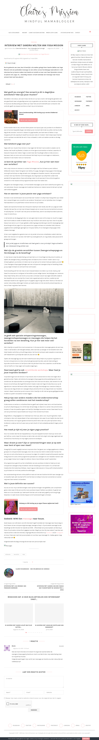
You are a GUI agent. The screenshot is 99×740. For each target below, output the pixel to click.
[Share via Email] (45, 562)
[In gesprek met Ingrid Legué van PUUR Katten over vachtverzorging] (18, 613)
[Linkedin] (52, 25)
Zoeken (88, 131)
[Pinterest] (49, 25)
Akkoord (86, 738)
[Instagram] (46, 25)
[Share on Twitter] (37, 562)
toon (13, 84)
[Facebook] (41, 25)
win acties (16, 554)
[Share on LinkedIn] (41, 562)
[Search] (85, 32)
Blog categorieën (14, 32)
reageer (61, 646)
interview (7, 554)
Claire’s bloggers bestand (37, 32)
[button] (6, 618)
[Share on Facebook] (35, 562)
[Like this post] (33, 562)
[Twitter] (44, 25)
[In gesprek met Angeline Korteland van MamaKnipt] (49, 613)
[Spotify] (57, 25)
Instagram (59, 532)
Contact (77, 32)
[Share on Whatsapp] (43, 562)
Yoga (23, 554)
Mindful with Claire (52, 32)
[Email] (54, 25)
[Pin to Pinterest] (39, 562)
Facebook (49, 532)
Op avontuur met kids (67, 32)
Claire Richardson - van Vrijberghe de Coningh (30, 48)
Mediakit (24, 32)
